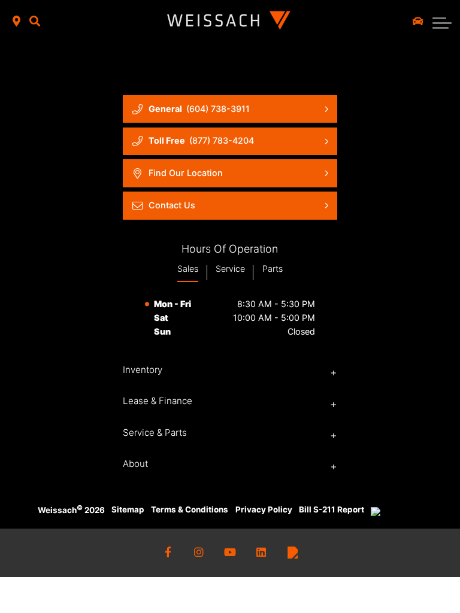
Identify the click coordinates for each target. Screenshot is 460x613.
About (135, 463)
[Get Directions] (16, 22)
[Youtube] (230, 552)
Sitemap (127, 509)
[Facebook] (168, 552)
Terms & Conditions (189, 509)
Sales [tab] (187, 268)
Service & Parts (155, 432)
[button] (34, 22)
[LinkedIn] (261, 552)
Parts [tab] (272, 268)
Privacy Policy (263, 509)
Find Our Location (186, 173)
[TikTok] (292, 552)
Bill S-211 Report (331, 509)
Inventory (142, 369)
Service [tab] (230, 268)
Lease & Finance (157, 400)
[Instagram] (199, 552)
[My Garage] (418, 21)
